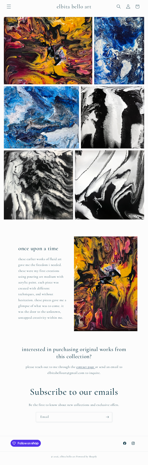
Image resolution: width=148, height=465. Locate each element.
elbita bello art (67, 456)
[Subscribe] (107, 417)
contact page (85, 367)
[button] (8, 6)
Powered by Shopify (86, 456)
